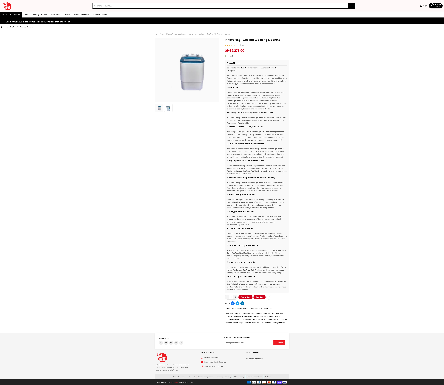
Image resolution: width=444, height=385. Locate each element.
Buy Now (259, 297)
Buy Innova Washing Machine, (272, 313)
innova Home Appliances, (234, 319)
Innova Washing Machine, (254, 319)
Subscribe (279, 343)
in (242, 303)
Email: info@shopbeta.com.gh (215, 362)
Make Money (239, 377)
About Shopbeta (179, 377)
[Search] (351, 5)
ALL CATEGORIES (13, 14)
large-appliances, (253, 308)
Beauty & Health (40, 14)
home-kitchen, (240, 308)
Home (157, 34)
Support (192, 377)
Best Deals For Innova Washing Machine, (245, 313)
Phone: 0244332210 (211, 358)
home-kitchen (166, 34)
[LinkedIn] (181, 343)
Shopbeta (174, 382)
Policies (268, 377)
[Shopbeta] (7, 5)
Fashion (67, 14)
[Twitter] (166, 343)
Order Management (205, 377)
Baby (27, 14)
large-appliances (180, 34)
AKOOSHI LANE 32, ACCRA (213, 366)
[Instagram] (176, 343)
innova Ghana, (274, 316)
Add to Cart (245, 297)
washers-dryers (194, 34)
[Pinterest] (171, 343)
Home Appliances (81, 14)
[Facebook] (161, 343)
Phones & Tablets (99, 14)
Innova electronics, (261, 316)
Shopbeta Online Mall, (247, 323)
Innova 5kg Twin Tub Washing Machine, (239, 316)
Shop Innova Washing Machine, (276, 319)
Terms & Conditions (254, 377)
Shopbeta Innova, (231, 323)
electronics (55, 14)
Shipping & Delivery (224, 377)
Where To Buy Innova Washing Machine (270, 323)
